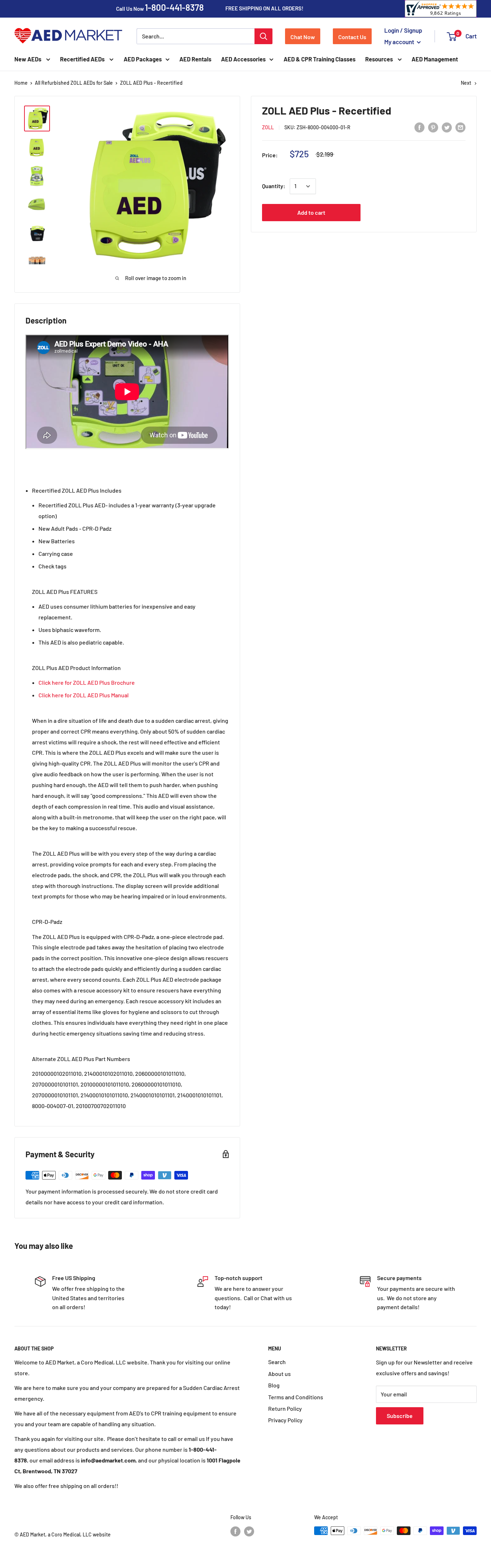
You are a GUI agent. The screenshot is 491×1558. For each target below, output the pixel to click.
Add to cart (311, 212)
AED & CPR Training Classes (319, 59)
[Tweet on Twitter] (447, 126)
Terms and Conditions (295, 1397)
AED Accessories (243, 59)
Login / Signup (403, 30)
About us (279, 1373)
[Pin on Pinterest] (433, 126)
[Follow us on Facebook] (235, 1531)
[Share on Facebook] (419, 126)
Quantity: (273, 186)
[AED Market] (68, 36)
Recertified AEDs (83, 59)
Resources (379, 59)
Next (466, 83)
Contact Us (352, 36)
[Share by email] (460, 126)
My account (399, 41)
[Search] (263, 36)
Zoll (268, 128)
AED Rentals (195, 59)
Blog (274, 1385)
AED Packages (143, 59)
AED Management (435, 59)
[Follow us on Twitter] (249, 1531)
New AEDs (28, 59)
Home (21, 83)
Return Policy (285, 1408)
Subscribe (400, 1415)
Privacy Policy (285, 1420)
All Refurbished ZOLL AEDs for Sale (74, 83)
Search (277, 1361)
